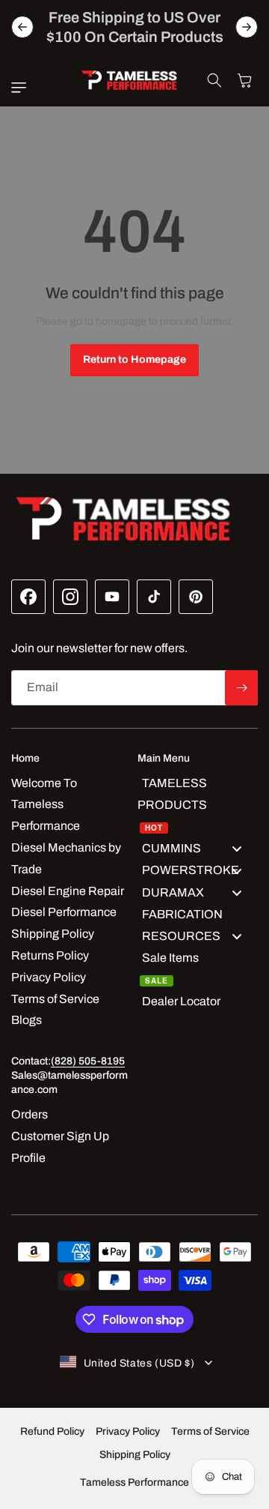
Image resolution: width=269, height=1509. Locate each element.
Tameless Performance (134, 1482)
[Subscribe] (241, 687)
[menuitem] (197, 805)
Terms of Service (210, 1431)
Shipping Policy (134, 1454)
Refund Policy (52, 1431)
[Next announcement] (246, 27)
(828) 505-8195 (88, 1061)
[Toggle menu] (237, 849)
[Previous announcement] (22, 27)
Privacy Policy (128, 1431)
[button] (22, 87)
